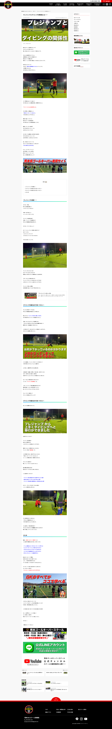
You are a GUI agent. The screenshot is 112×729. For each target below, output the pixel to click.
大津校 (76, 23)
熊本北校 (76, 25)
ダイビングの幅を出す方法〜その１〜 (34, 188)
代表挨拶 (58, 712)
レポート (76, 21)
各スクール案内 (82, 709)
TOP (46, 709)
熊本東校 (76, 30)
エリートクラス (77, 19)
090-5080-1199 (29, 719)
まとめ (27, 192)
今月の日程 (70, 712)
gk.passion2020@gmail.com (61, 17)
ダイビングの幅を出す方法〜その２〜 (34, 190)
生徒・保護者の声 (61, 709)
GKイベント (77, 17)
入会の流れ (70, 709)
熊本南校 (76, 27)
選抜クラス (48, 712)
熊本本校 (76, 28)
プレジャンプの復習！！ (31, 186)
